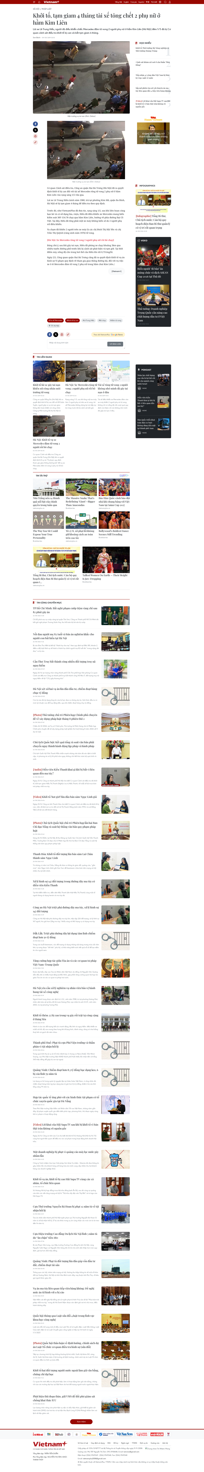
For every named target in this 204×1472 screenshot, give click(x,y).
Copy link (35, 142)
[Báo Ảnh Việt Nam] (157, 1434)
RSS (109, 1443)
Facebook (35, 123)
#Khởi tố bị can (72, 320)
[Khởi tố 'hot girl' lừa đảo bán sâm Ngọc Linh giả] (115, 804)
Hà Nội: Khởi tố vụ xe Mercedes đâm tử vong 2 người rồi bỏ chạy (46, 443)
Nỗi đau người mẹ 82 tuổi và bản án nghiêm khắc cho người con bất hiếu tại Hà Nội (63, 636)
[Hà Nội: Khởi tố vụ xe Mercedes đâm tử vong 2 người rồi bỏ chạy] (49, 426)
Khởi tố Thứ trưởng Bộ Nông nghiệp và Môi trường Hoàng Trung (152, 49)
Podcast (146, 369)
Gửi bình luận (115, 344)
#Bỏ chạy (102, 320)
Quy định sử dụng (98, 1443)
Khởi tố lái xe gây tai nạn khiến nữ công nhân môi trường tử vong (46, 388)
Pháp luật (46, 9)
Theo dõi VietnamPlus (102, 334)
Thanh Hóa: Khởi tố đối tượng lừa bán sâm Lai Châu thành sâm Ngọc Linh (63, 856)
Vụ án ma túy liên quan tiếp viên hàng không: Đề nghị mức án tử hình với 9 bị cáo (63, 1290)
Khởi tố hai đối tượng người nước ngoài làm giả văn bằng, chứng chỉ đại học (66, 1372)
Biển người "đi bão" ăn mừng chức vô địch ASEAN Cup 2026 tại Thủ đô (152, 272)
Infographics (147, 185)
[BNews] (49, 1434)
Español (141, 2)
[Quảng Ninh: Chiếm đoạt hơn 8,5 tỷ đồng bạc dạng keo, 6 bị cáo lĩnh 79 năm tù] (115, 1077)
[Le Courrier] (142, 1434)
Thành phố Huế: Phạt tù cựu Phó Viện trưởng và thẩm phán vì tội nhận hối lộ (64, 1044)
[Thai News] (76, 1434)
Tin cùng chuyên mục (49, 602)
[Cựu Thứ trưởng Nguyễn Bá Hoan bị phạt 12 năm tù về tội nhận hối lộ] (115, 1214)
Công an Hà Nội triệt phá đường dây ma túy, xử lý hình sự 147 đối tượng (66, 909)
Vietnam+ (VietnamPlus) (52, 2)
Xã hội (36, 9)
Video (144, 240)
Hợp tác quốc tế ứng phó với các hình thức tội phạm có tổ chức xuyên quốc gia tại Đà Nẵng (66, 1099)
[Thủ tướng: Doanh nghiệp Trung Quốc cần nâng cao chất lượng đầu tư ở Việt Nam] (153, 295)
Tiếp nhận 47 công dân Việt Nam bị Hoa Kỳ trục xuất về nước (152, 76)
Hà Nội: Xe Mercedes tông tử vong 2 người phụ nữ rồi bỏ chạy (81, 388)
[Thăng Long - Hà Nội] (160, 2)
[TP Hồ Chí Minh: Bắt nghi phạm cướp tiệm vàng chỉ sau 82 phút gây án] (115, 615)
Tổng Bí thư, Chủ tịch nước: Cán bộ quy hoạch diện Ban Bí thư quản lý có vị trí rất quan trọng (153, 221)
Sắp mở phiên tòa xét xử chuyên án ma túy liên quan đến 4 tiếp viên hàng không (153, 89)
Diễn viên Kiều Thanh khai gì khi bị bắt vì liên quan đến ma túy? (63, 771)
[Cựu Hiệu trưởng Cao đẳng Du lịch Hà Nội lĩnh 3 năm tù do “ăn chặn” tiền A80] (115, 1241)
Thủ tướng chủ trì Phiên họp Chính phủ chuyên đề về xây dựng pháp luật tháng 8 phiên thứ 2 (65, 716)
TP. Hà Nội (55, 325)
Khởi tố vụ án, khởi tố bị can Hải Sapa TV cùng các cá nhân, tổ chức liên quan (63, 1181)
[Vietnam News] (124, 1434)
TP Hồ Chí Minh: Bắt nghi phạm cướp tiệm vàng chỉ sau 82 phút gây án (65, 610)
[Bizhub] (59, 1434)
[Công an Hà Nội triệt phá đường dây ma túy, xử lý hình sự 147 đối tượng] (115, 914)
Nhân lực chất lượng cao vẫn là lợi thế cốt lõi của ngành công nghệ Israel (146, 379)
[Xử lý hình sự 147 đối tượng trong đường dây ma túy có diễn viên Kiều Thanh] (115, 888)
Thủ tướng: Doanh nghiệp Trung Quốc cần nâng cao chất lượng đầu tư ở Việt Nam (152, 314)
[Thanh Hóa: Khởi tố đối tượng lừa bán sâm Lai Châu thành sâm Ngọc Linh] (115, 861)
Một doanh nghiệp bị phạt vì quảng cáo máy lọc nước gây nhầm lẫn (65, 1153)
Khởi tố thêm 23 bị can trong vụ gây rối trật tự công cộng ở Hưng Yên (65, 1017)
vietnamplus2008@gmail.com (94, 1458)
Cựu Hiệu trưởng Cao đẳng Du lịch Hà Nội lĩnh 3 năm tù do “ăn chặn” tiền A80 (65, 1235)
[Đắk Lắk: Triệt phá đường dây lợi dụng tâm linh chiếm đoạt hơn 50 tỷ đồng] (115, 940)
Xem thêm (81, 1421)
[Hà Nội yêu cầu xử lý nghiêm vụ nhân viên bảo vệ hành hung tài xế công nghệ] (115, 995)
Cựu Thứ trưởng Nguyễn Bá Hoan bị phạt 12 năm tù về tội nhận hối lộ (66, 1208)
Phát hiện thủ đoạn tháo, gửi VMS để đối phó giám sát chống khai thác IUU (64, 1398)
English (126, 2)
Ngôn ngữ (125, 1443)
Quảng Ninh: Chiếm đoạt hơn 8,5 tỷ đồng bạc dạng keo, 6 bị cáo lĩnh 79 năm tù (65, 1072)
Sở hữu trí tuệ (83, 1443)
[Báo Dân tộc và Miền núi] (35, 1434)
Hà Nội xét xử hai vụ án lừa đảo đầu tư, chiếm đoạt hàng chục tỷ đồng (65, 690)
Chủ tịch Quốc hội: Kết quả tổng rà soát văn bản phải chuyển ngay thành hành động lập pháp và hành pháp (63, 744)
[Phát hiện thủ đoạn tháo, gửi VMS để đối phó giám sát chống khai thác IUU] (115, 1403)
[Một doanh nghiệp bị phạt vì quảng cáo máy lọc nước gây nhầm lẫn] (115, 1159)
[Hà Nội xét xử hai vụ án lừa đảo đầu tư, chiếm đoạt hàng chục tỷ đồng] (115, 696)
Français (134, 2)
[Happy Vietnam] (89, 1434)
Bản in (35, 136)
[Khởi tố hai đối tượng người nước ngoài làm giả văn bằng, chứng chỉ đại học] (115, 1377)
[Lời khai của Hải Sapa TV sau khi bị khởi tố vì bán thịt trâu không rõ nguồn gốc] (115, 1132)
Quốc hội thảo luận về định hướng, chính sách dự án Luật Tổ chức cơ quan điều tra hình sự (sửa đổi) (66, 1345)
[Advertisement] (86, 293)
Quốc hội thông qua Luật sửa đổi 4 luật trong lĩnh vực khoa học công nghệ (63, 1317)
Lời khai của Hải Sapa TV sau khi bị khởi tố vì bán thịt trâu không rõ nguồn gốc (65, 1126)
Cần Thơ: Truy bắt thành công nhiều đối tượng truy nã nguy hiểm (64, 663)
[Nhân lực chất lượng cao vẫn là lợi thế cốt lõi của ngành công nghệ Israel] (163, 380)
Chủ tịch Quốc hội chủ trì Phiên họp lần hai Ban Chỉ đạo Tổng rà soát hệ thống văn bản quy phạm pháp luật (65, 826)
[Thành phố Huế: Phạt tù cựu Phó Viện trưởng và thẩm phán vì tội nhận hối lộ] (115, 1050)
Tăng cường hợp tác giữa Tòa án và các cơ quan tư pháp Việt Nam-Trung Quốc (64, 962)
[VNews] (168, 1434)
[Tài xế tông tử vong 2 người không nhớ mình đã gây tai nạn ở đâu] (114, 371)
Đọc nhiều (145, 43)
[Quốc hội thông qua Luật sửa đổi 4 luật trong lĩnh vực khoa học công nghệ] (115, 1323)
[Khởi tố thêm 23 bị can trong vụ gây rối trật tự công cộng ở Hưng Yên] (115, 1022)
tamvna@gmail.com (131, 1451)
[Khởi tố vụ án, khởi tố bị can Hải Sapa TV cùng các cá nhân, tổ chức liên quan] (115, 1186)
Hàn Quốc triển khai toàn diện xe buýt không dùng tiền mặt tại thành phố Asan (146, 424)
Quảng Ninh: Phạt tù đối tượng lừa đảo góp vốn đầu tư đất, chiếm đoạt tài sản (64, 1263)
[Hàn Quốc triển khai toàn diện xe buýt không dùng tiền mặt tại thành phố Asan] (163, 424)
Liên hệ (165, 1443)
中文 (147, 2)
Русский (154, 2)
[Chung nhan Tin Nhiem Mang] (158, 1448)
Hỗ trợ (115, 1443)
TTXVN (134, 1443)
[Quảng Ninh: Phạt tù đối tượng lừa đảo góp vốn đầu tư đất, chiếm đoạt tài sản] (115, 1268)
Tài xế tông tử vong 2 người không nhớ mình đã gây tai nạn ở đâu (113, 388)
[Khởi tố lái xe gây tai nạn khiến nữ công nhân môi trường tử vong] (49, 371)
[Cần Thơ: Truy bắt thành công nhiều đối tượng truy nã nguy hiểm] (115, 669)
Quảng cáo (155, 1443)
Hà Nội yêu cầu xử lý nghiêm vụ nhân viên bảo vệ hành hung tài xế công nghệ (64, 990)
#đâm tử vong (115, 320)
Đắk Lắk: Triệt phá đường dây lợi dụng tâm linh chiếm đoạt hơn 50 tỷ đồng (64, 935)
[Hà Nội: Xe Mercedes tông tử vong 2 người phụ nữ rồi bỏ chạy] (80, 240)
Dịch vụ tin (144, 1443)
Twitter (35, 130)
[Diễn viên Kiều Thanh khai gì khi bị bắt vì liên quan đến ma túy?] (115, 777)
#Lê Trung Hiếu (88, 320)
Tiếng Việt (118, 2)
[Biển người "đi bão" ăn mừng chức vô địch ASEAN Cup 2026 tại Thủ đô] (153, 255)
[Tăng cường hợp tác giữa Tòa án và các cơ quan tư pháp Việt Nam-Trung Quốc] (115, 968)
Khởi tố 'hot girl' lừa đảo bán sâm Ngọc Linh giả (69, 797)
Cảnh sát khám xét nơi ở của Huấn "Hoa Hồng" (153, 63)
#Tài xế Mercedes (55, 320)
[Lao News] (69, 1434)
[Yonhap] (106, 1434)
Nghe (144, 388)
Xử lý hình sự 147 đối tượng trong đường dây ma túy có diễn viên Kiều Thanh (64, 883)
